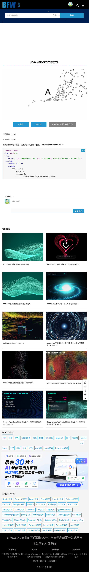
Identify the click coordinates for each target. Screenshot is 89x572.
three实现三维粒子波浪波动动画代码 (16, 304)
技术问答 (13, 554)
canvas (83, 438)
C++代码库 (40, 504)
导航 (24, 448)
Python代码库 (21, 499)
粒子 (14, 139)
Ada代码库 (74, 525)
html (14, 134)
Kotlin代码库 (38, 514)
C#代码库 (6, 504)
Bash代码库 (48, 525)
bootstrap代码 (61, 448)
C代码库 (30, 504)
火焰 (4, 438)
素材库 (62, 556)
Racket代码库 (60, 530)
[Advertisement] (44, 39)
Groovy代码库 (64, 514)
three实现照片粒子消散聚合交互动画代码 (18, 383)
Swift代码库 (21, 525)
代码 (19, 5)
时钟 (41, 438)
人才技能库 (70, 554)
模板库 (56, 556)
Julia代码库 (25, 514)
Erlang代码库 (77, 520)
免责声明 (48, 567)
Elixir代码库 (7, 530)
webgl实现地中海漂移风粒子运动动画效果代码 (64, 383)
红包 (31, 448)
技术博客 (5, 554)
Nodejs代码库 (19, 504)
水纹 (10, 438)
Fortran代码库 (35, 525)
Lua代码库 (76, 514)
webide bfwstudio (32, 554)
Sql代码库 (52, 504)
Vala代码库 (7, 520)
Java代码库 (33, 499)
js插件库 (48, 554)
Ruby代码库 (7, 509)
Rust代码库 (72, 504)
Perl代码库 (50, 514)
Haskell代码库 (34, 530)
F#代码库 (51, 509)
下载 (39, 124)
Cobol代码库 (20, 530)
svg (81, 443)
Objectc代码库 (50, 520)
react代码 (48, 448)
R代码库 (62, 504)
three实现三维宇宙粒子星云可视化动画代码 (62, 304)
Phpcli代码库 (57, 499)
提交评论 (78, 211)
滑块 (18, 448)
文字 (12, 448)
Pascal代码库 (8, 525)
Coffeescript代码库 (10, 514)
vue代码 (38, 448)
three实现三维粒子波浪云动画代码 (16, 264)
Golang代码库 (72, 499)
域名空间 (37, 556)
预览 (22, 124)
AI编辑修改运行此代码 (63, 124)
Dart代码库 (19, 509)
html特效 (56, 554)
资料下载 (13, 556)
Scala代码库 (64, 520)
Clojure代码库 (62, 525)
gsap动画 (60, 438)
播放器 (75, 438)
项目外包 (79, 554)
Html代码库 (7, 499)
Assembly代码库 (35, 520)
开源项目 (49, 556)
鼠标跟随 (49, 438)
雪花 (35, 438)
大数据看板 (25, 438)
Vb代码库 (31, 509)
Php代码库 (45, 499)
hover (5, 448)
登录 (17, 438)
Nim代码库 (47, 530)
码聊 (31, 556)
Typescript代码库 (64, 509)
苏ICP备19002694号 (48, 561)
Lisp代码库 (72, 530)
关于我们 (40, 567)
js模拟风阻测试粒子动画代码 (13, 343)
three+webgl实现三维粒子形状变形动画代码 (63, 264)
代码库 (63, 554)
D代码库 (40, 509)
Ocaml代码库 (19, 520)
